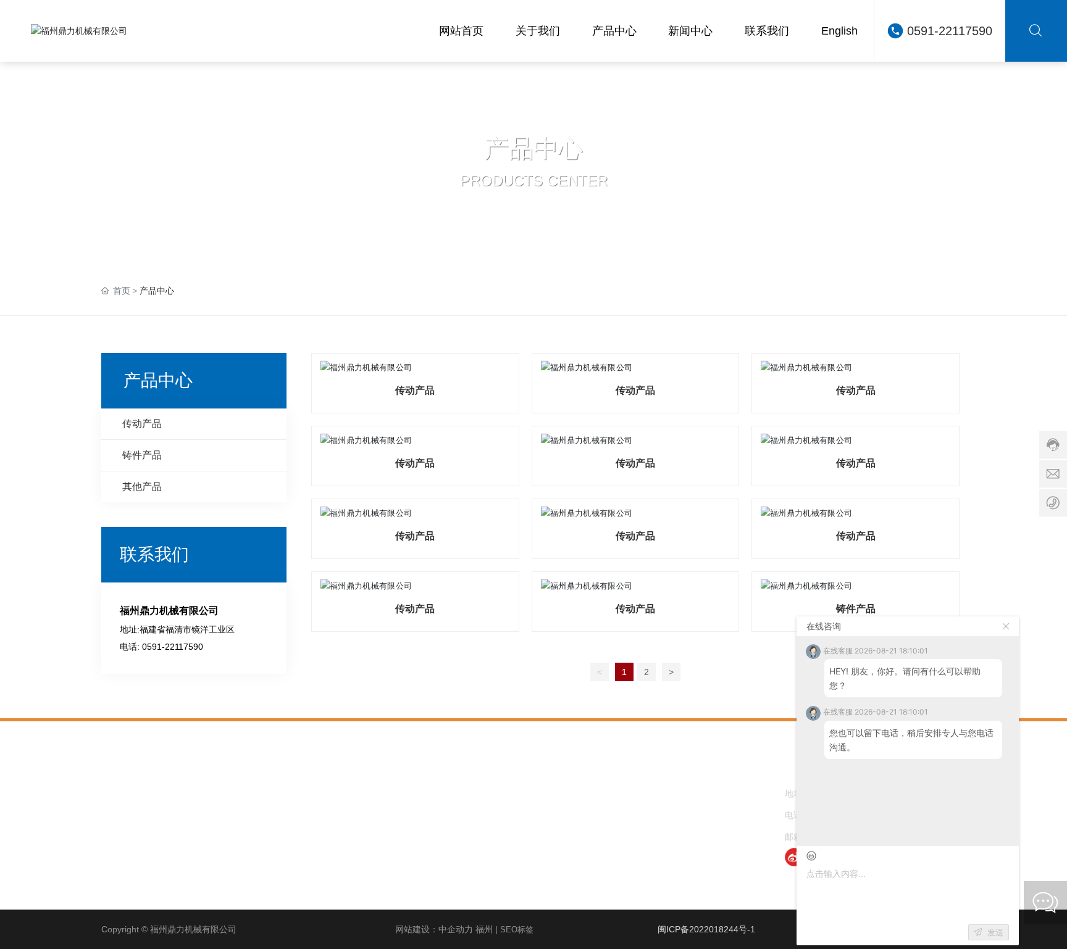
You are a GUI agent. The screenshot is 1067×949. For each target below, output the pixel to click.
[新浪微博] (794, 857)
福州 (484, 929)
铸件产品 (856, 608)
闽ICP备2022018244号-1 (706, 929)
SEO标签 (517, 929)
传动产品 (415, 390)
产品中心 (533, 148)
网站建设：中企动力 (434, 929)
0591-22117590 (949, 31)
